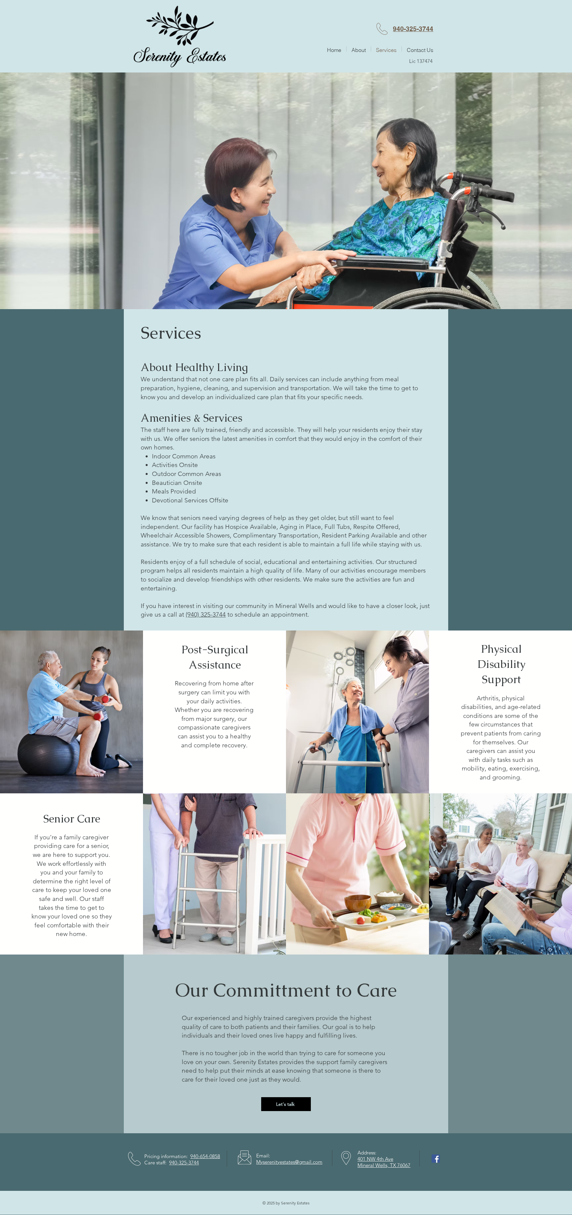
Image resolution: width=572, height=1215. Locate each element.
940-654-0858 (205, 1156)
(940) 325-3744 (206, 614)
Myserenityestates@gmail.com (289, 1162)
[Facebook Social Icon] (436, 1158)
